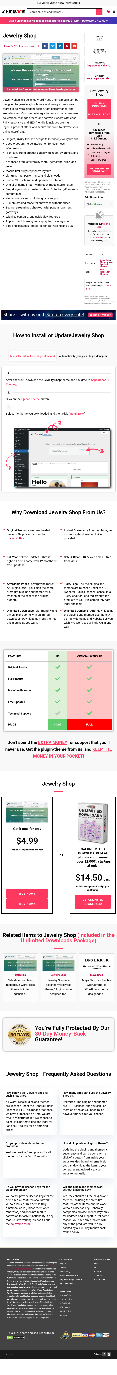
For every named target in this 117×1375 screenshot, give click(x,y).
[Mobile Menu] (114, 11)
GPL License (64, 1307)
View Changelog (72, 3)
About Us (98, 1271)
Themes (104, 262)
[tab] (32, 356)
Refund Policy (65, 1303)
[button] (45, 46)
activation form (20, 1224)
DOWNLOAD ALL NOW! (95, 20)
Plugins (62, 1263)
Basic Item (105, 260)
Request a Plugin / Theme (70, 1279)
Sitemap (63, 1315)
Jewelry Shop (36, 46)
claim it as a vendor (97, 237)
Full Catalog (64, 1271)
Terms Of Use (65, 1295)
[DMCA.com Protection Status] (16, 1337)
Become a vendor (67, 1283)
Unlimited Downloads (68, 1275)
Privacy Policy (65, 1299)
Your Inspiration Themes (101, 78)
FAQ (95, 1267)
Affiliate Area (99, 1279)
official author (15, 538)
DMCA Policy (65, 1311)
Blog (96, 1263)
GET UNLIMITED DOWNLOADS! (92, 902)
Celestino (20, 974)
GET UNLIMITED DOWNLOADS (99, 170)
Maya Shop (96, 974)
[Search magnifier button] (99, 12)
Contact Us (98, 1275)
